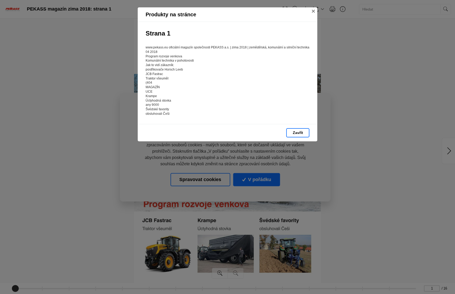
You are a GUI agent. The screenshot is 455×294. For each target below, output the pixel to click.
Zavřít (298, 133)
